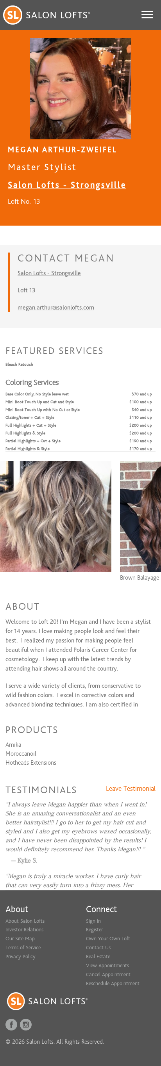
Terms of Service (23, 947)
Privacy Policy (20, 956)
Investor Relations (24, 930)
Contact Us (98, 947)
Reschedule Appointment (113, 983)
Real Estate (98, 956)
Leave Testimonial (131, 789)
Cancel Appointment (108, 974)
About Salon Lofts (25, 921)
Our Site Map (20, 938)
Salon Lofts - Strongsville (67, 185)
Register (94, 930)
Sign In (93, 921)
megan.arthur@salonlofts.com (56, 307)
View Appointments (107, 965)
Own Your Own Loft (108, 938)
